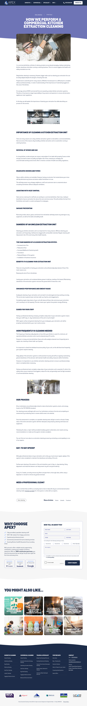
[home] (9, 3)
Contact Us (78, 2)
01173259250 (74, 657)
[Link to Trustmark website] (50, 695)
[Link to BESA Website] (10, 695)
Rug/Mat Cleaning (24, 671)
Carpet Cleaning (7, 658)
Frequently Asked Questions (58, 670)
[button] (28, 3)
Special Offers (55, 673)
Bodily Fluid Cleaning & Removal (43, 658)
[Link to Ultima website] (64, 695)
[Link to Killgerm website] (23, 695)
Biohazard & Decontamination (26, 677)
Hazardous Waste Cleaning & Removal (42, 674)
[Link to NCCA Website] (77, 695)
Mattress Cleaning (7, 667)
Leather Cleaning (7, 673)
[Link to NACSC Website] (37, 695)
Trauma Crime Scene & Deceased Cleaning (43, 665)
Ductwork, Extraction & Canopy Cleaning (26, 662)
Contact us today (29, 491)
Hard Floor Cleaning (8, 670)
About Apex (55, 658)
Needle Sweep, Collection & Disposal (42, 669)
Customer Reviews (56, 664)
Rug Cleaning (6, 664)
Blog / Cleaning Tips (56, 661)
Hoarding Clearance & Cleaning (43, 661)
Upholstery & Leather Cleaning (26, 665)
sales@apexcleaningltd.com (75, 662)
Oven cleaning (38, 14)
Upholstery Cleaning (8, 661)
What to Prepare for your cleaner (59, 667)
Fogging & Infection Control (9, 676)
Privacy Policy (66, 701)
